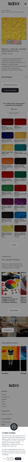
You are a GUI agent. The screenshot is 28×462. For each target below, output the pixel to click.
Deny (4, 458)
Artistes (3, 424)
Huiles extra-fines (5, 397)
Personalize (10, 458)
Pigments (4, 404)
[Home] (14, 385)
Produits (4, 391)
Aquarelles (4, 399)
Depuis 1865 (6, 411)
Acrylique (4, 394)
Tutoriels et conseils (6, 422)
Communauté (6, 419)
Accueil (3, 10)
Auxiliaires (4, 406)
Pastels (3, 401)
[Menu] (25, 3)
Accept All (18, 458)
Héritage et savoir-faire (7, 414)
